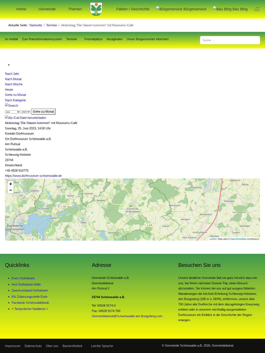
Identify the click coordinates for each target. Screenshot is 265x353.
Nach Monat (13, 79)
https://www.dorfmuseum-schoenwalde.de (33, 175)
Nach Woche (14, 84)
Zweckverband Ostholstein (30, 290)
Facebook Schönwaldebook (30, 302)
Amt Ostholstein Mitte (26, 284)
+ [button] (10, 184)
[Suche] (11, 105)
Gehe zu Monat (15, 94)
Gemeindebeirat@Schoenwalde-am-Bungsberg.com (127, 316)
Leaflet (213, 238)
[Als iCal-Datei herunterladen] (25, 117)
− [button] (10, 190)
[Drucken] (13, 64)
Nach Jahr (12, 73)
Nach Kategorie (15, 100)
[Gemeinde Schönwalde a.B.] (96, 9)
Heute (9, 89)
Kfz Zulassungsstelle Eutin (29, 296)
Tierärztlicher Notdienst (29, 309)
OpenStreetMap (238, 238)
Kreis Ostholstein (23, 278)
